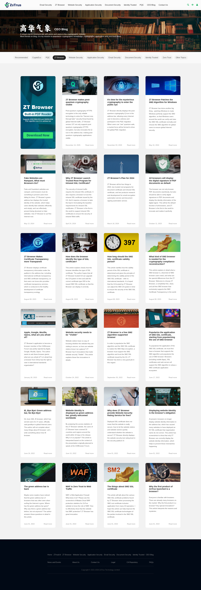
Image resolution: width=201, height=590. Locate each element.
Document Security (113, 5)
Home (49, 555)
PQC (142, 5)
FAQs (151, 562)
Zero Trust (167, 58)
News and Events (54, 562)
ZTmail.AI (57, 555)
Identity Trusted (130, 5)
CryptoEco (36, 58)
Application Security (93, 5)
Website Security (75, 5)
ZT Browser (60, 5)
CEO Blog (151, 5)
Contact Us (163, 5)
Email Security (46, 5)
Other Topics (181, 58)
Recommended (21, 58)
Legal (113, 562)
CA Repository (132, 562)
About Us (75, 562)
